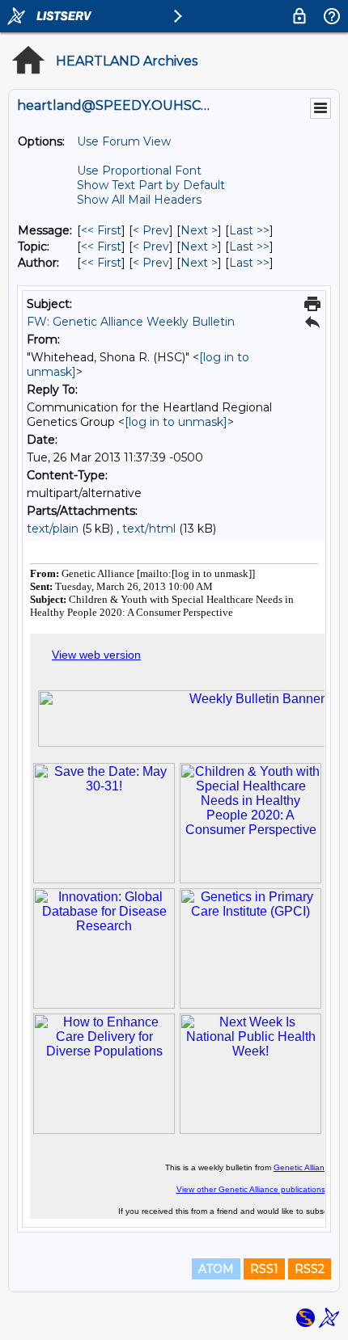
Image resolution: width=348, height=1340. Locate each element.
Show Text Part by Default (151, 185)
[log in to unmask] (176, 422)
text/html (149, 528)
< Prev (151, 230)
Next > (199, 230)
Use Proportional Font (139, 170)
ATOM (216, 1269)
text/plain (53, 528)
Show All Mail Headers (139, 199)
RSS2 (310, 1269)
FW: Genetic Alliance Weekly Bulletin (131, 321)
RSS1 (264, 1269)
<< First (101, 230)
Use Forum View (124, 141)
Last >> (249, 230)
